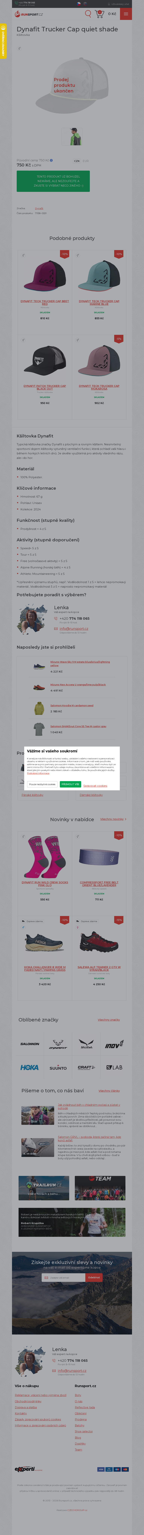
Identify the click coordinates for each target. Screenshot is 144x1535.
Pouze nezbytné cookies (42, 784)
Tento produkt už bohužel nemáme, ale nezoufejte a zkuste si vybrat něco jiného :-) (58, 181)
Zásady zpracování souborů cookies (38, 1419)
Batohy (79, 1425)
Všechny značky (109, 1019)
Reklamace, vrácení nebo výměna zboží (40, 1395)
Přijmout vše (70, 784)
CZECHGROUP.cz (77, 1510)
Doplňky (80, 1443)
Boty (78, 1395)
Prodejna (81, 1419)
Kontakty (21, 1413)
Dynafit (39, 208)
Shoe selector (84, 1431)
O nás (78, 1401)
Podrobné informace (38, 773)
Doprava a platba (26, 1407)
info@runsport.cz (74, 629)
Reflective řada (85, 1407)
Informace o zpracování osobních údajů (40, 1425)
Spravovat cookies (95, 786)
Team (78, 1449)
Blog (78, 1437)
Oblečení (80, 1413)
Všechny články (109, 1090)
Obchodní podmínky (28, 1401)
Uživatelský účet (120, 4)
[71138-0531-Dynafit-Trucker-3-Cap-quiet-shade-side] (72, 136)
